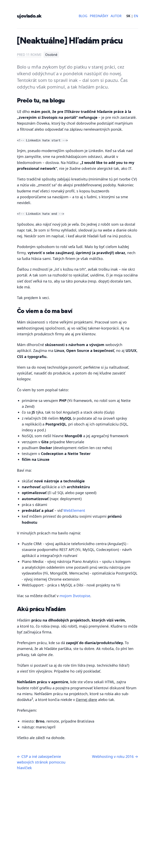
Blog (83, 16)
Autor (116, 16)
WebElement (74, 510)
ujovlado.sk (29, 16)
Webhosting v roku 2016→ (115, 756)
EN (136, 16)
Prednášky (99, 16)
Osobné (51, 54)
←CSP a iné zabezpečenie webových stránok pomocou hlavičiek (41, 762)
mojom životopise (75, 595)
